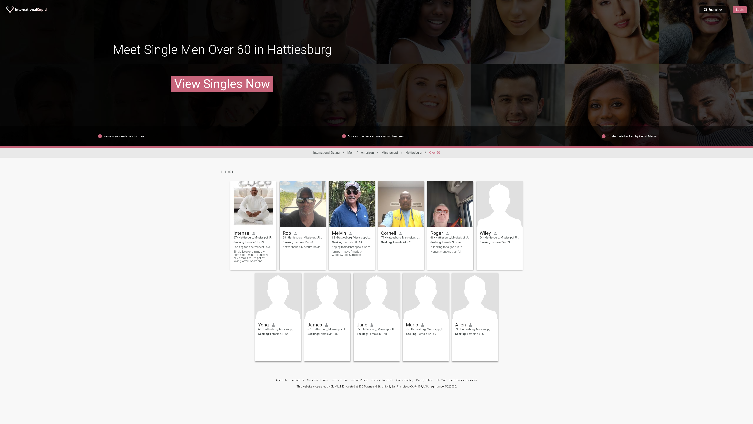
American (367, 152)
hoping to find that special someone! (352, 247)
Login (740, 10)
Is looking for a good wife (446, 247)
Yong (263, 325)
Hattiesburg (414, 152)
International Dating (326, 152)
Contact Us (297, 380)
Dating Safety (424, 380)
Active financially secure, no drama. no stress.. (303, 247)
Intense (241, 233)
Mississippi (389, 152)
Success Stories (317, 380)
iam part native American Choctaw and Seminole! (347, 253)
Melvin (339, 233)
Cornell (388, 233)
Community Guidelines (463, 380)
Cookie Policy (404, 380)
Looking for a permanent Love (252, 247)
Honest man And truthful (445, 251)
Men (350, 152)
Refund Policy (359, 380)
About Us (281, 380)
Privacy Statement (382, 380)
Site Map (441, 380)
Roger (436, 233)
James (314, 325)
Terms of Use (339, 380)
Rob (287, 233)
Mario (412, 325)
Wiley (485, 233)
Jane (362, 325)
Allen (460, 325)
